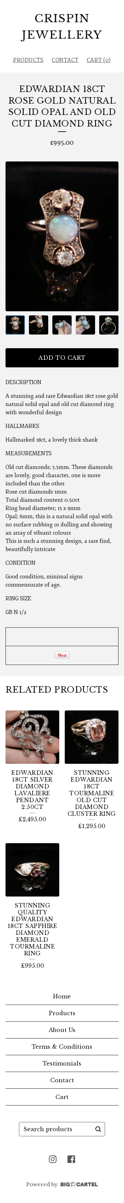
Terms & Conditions (62, 1046)
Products (28, 60)
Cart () (99, 60)
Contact (65, 60)
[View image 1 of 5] (15, 325)
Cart (62, 1097)
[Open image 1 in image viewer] (62, 236)
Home (62, 996)
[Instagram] (52, 1159)
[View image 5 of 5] (108, 325)
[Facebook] (71, 1159)
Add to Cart (62, 357)
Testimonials (62, 1063)
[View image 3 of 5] (62, 325)
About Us (62, 1030)
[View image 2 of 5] (38, 325)
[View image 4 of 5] (85, 325)
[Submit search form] (98, 1129)
